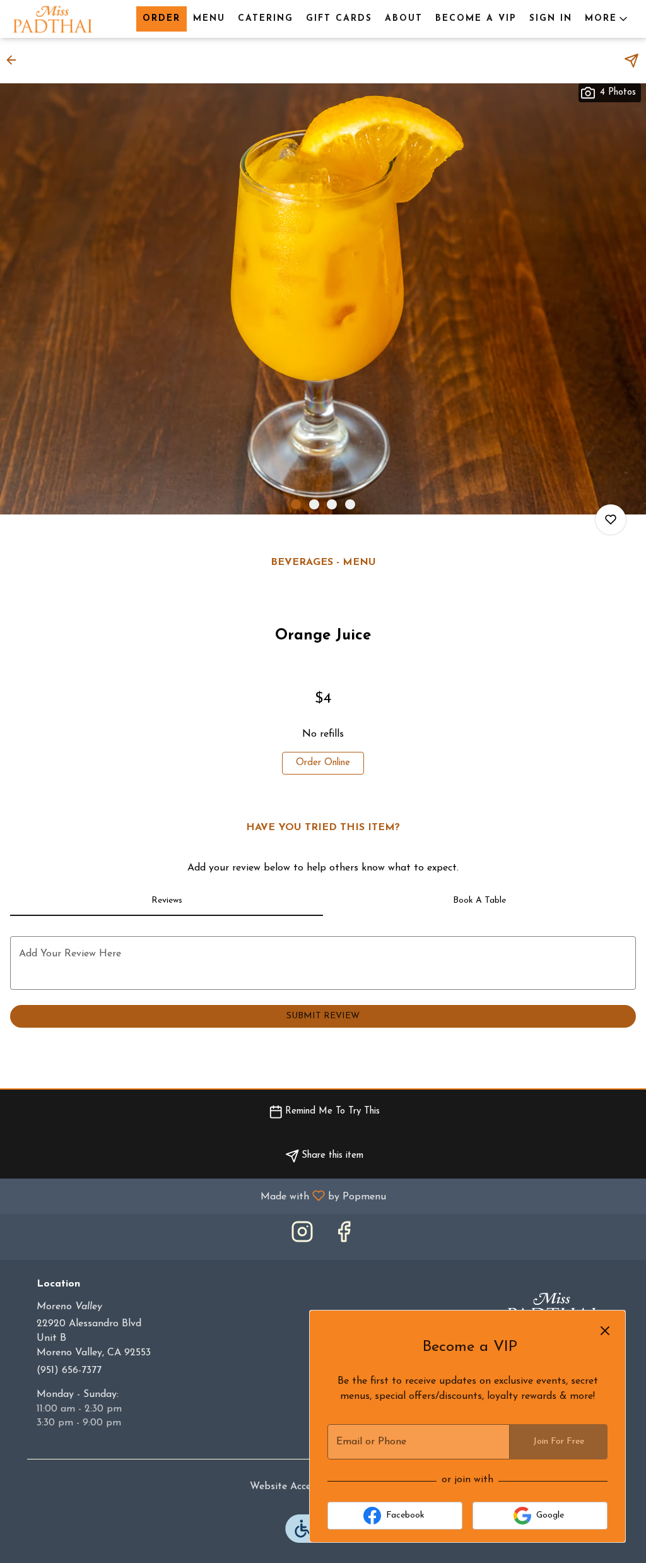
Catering (265, 18)
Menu (209, 18)
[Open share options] (631, 60)
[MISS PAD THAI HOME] (67, 19)
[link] (323, 763)
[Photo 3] (332, 504)
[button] (607, 19)
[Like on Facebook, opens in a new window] (343, 1237)
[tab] (166, 901)
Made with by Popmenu (197, 1196)
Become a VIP (476, 18)
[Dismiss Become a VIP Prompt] (605, 1331)
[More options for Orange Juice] (611, 519)
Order (161, 18)
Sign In (550, 18)
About (404, 18)
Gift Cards (339, 18)
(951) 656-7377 (69, 1370)
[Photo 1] (296, 504)
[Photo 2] (314, 504)
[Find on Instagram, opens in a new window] (302, 1237)
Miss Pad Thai (552, 1307)
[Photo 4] (350, 504)
